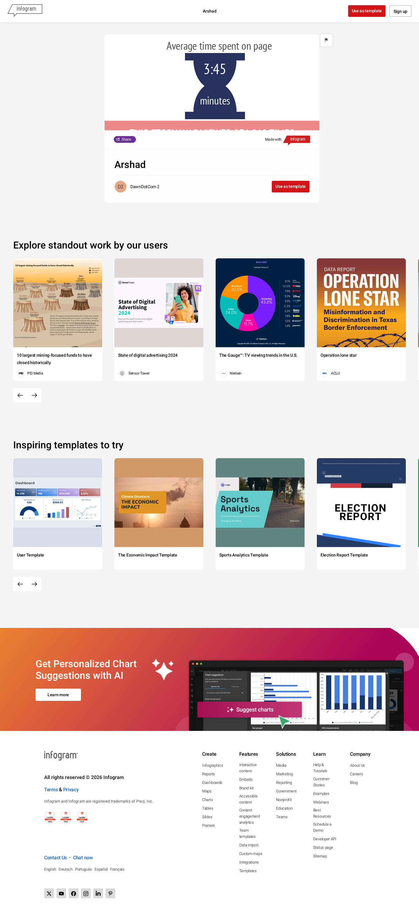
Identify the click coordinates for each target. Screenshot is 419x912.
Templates (248, 870)
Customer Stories (321, 782)
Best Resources (322, 813)
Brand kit (246, 788)
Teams (282, 817)
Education (284, 808)
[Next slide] (34, 395)
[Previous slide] (20, 395)
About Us (357, 765)
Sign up (400, 11)
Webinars (321, 802)
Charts (207, 799)
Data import (249, 845)
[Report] (326, 40)
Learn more (58, 694)
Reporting (284, 782)
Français (117, 869)
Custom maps (251, 853)
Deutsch (66, 869)
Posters (208, 825)
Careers (356, 774)
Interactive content (248, 767)
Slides (207, 817)
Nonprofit (283, 799)
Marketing (284, 774)
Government (286, 791)
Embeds (246, 779)
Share (126, 139)
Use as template (367, 10)
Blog (353, 782)
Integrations (249, 862)
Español (101, 869)
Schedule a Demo (322, 827)
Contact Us (55, 858)
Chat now (83, 858)
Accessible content (248, 799)
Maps (207, 791)
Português (83, 869)
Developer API (324, 839)
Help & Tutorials (320, 767)
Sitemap (320, 856)
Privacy (71, 789)
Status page (323, 847)
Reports (208, 774)
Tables (207, 808)
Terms (51, 789)
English (50, 869)
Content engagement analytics (249, 816)
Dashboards (212, 782)
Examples (321, 793)
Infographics (212, 765)
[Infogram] (24, 11)
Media (281, 765)
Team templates (247, 833)
